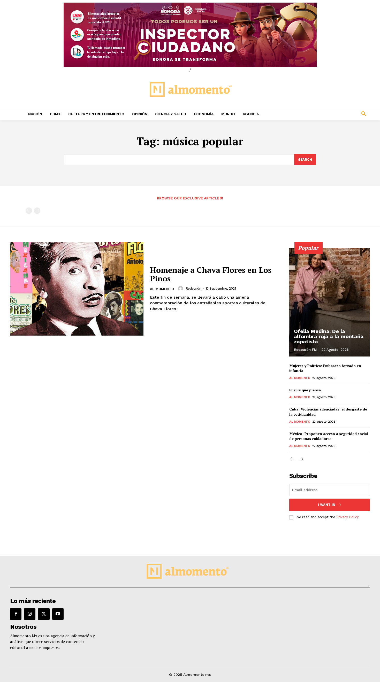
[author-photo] (181, 288)
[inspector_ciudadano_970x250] (190, 35)
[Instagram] (29, 614)
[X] (43, 614)
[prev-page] (29, 210)
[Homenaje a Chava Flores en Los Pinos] (76, 289)
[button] (329, 114)
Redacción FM (305, 350)
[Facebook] (15, 614)
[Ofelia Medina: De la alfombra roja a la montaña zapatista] (329, 302)
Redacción (193, 288)
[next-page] (301, 459)
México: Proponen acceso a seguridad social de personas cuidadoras (328, 436)
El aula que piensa (305, 390)
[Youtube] (58, 614)
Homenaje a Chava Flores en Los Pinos (210, 274)
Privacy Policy (347, 517)
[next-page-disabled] (37, 210)
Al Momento (162, 289)
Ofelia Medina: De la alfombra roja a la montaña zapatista (328, 336)
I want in (326, 505)
